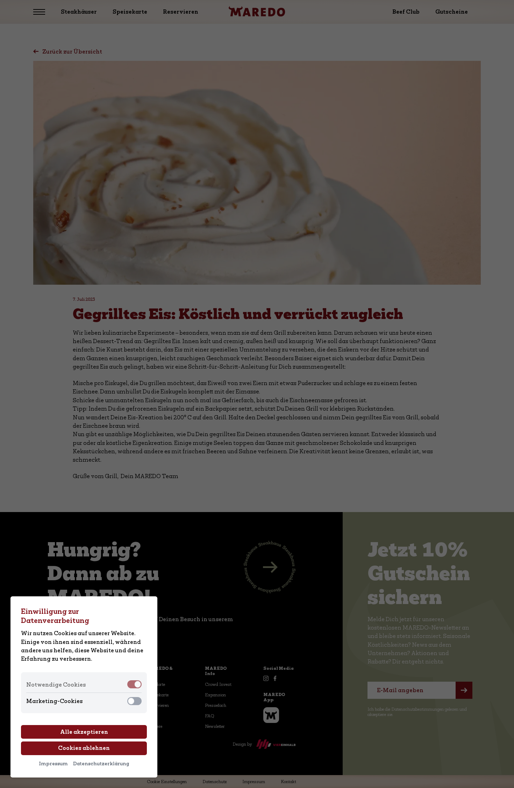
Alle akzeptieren (84, 732)
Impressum (53, 763)
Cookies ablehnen (84, 748)
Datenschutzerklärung (101, 763)
